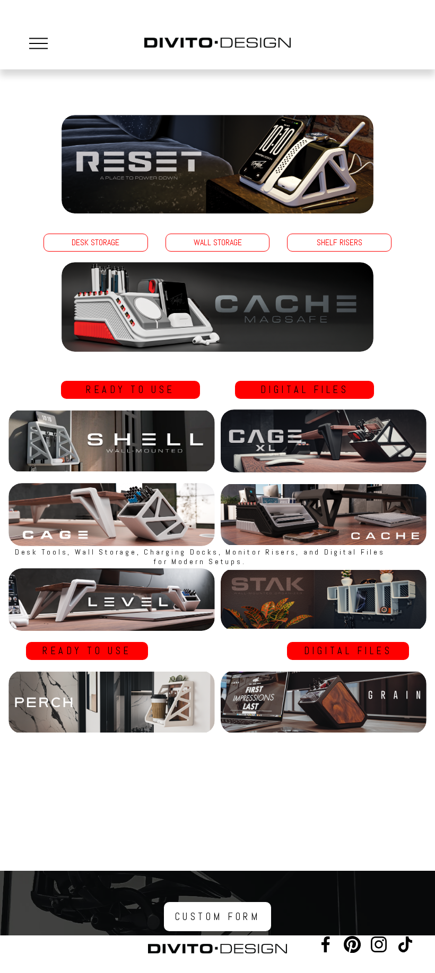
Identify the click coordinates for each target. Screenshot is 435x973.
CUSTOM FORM (217, 916)
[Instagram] (378, 944)
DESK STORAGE (95, 242)
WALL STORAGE (218, 242)
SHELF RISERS (339, 242)
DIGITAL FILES (304, 389)
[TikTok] (405, 944)
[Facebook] (325, 944)
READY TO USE (130, 389)
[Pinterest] (352, 944)
